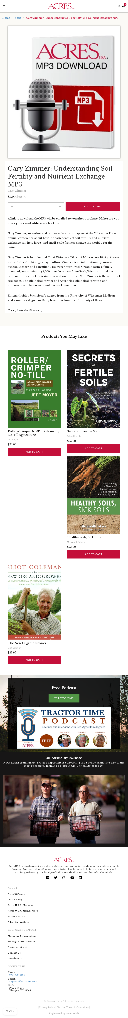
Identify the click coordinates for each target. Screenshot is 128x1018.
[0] (123, 6)
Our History (15, 899)
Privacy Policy (16, 916)
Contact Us (14, 953)
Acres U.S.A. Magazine (21, 905)
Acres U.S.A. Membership (23, 911)
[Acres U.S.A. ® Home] (61, 6)
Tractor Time (64, 698)
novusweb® (72, 1013)
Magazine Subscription (22, 936)
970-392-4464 (17, 974)
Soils (18, 17)
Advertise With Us (19, 922)
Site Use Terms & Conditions (73, 1007)
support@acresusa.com (23, 981)
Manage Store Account (21, 941)
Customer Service (18, 947)
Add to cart (34, 451)
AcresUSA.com (16, 894)
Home (6, 17)
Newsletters (15, 958)
